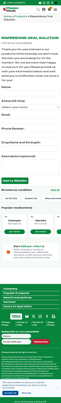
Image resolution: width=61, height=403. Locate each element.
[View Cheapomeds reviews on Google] (53, 316)
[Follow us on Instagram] (48, 2)
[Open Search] (38, 9)
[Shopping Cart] (49, 9)
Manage (26, 393)
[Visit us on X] (44, 2)
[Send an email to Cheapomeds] (27, 316)
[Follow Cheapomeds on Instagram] (40, 316)
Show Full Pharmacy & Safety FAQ (30, 402)
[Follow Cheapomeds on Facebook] (47, 316)
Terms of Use (37, 323)
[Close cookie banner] (57, 388)
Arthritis (11, 198)
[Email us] (40, 2)
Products (21, 16)
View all (55, 190)
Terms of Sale (22, 323)
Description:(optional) (18, 156)
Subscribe (41, 341)
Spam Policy (51, 323)
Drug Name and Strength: (21, 142)
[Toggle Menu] (55, 10)
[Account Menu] (44, 9)
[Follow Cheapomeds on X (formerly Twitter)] (33, 316)
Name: (6, 87)
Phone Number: (13, 128)
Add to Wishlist (15, 180)
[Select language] (56, 3)
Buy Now (14, 232)
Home (8, 16)
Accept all (10, 393)
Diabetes (31, 198)
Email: (6, 114)
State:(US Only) (13, 100)
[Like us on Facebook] (52, 2)
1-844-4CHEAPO (16, 3)
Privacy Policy (5, 323)
